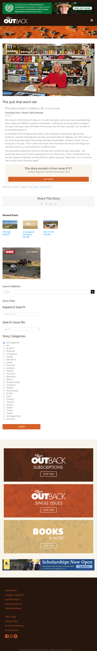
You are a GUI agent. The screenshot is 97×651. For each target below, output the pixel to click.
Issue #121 (48, 187)
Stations (10, 401)
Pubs (30, 187)
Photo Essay (12, 390)
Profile (9, 393)
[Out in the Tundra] (50, 221)
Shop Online (11, 590)
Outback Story (13, 382)
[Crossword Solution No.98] (30, 221)
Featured (10, 365)
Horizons (10, 373)
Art (7, 345)
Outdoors (11, 385)
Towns (9, 407)
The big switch (6, 233)
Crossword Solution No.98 (28, 234)
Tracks (9, 410)
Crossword (11, 354)
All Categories (12, 342)
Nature (9, 379)
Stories (35, 187)
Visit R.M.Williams (13, 608)
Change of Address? (14, 595)
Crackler (76, 650)
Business (10, 351)
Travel (9, 413)
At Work (10, 348)
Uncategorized (13, 416)
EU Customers (12, 630)
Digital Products (12, 599)
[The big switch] (10, 221)
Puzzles (10, 399)
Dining (9, 356)
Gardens (10, 368)
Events (9, 362)
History (9, 370)
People (9, 387)
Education (11, 359)
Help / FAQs (10, 616)
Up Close (10, 419)
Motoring (10, 376)
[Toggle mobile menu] (92, 20)
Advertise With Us (13, 604)
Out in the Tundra (48, 233)
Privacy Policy (11, 621)
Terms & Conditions (14, 625)
